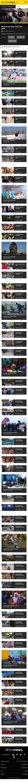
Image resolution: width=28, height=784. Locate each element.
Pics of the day (7, 6)
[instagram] (14, 757)
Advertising (24, 767)
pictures (11, 37)
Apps (26, 771)
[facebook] (24, 754)
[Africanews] (9, 2)
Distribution (3, 767)
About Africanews (5, 761)
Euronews (25, 774)
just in (19, 6)
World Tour (20, 37)
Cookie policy (24, 764)
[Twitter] (17, 754)
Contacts (3, 764)
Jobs (2, 771)
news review (12, 41)
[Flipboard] (21, 754)
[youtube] (13, 754)
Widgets (3, 774)
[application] (14, 16)
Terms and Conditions (22, 761)
